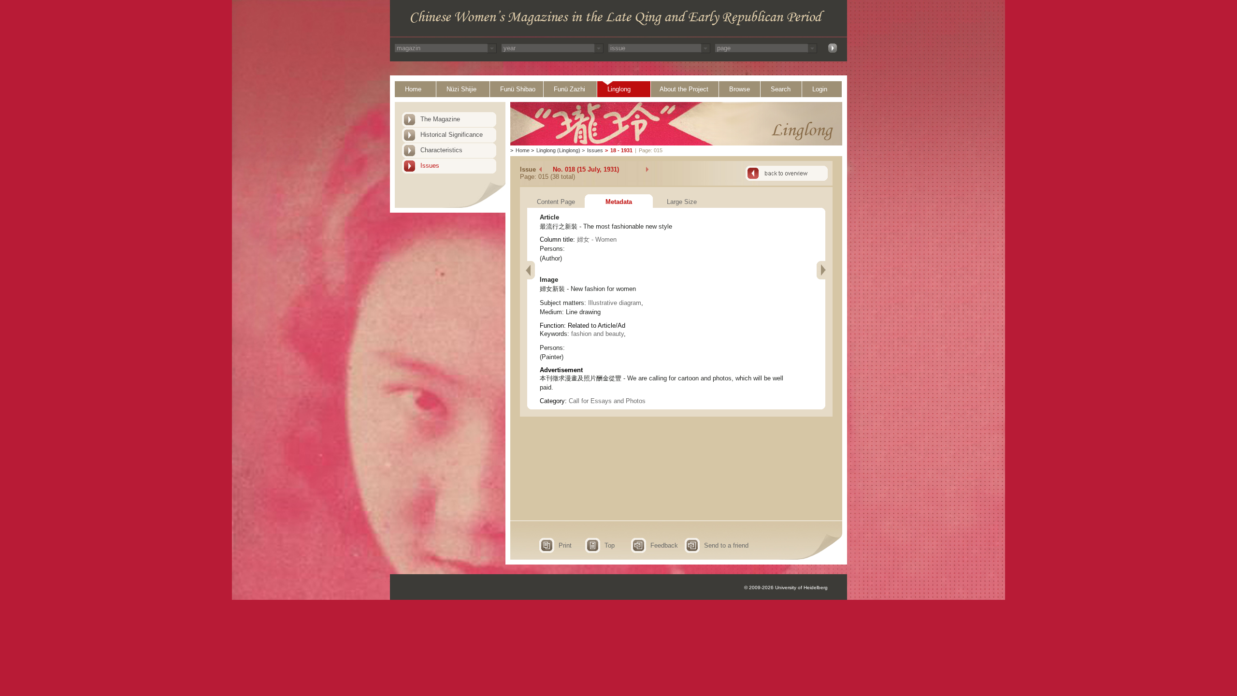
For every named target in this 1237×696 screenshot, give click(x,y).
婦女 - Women (597, 239)
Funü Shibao (517, 89)
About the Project (684, 89)
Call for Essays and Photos (607, 401)
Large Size (682, 201)
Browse (739, 89)
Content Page (556, 201)
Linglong (619, 89)
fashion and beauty (597, 333)
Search (781, 89)
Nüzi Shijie (461, 89)
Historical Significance (451, 134)
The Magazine (440, 119)
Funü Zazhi (569, 89)
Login (819, 89)
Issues (429, 165)
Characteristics (441, 150)
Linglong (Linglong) (558, 150)
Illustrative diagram (614, 302)
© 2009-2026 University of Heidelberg (786, 587)
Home (413, 89)
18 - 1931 (621, 150)
